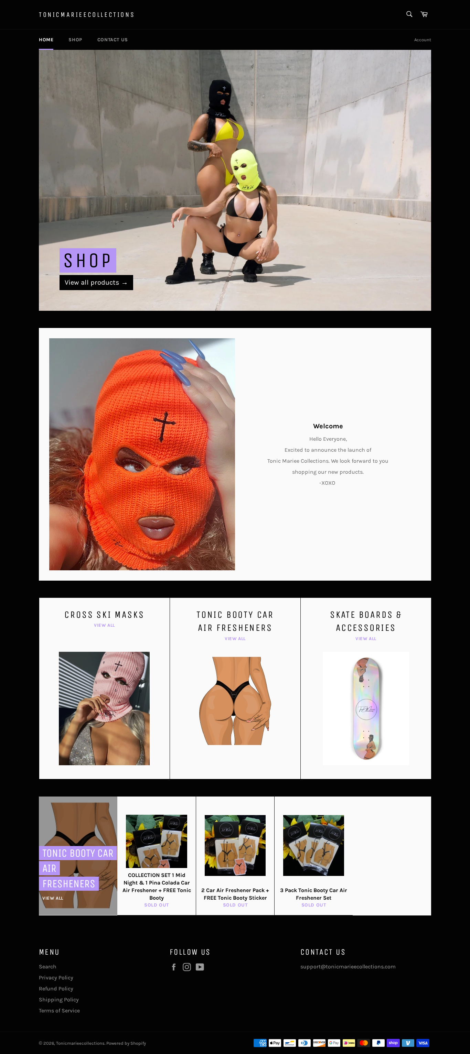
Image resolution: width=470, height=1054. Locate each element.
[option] (235, 180)
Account (422, 39)
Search (47, 966)
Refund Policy (56, 988)
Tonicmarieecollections (87, 15)
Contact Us (112, 40)
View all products (96, 282)
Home (46, 40)
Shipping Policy (59, 999)
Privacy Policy (56, 977)
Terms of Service (59, 1010)
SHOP (75, 40)
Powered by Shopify (126, 1043)
